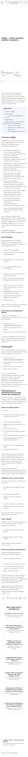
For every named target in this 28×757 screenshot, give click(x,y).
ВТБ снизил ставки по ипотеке (14, 613)
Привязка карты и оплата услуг (16, 127)
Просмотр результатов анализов (16, 131)
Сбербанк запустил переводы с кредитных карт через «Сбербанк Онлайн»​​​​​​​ (14, 674)
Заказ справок (11, 129)
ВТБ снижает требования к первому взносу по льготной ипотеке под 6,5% (14, 627)
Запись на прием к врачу (14, 125)
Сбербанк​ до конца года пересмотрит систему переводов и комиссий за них (14, 642)
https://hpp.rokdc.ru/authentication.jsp (13, 359)
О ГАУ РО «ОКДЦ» (10, 111)
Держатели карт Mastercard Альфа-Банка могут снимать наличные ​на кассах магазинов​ (14, 689)
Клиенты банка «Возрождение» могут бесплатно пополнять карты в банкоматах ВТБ (14, 705)
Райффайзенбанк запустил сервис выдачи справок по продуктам (14, 659)
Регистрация (9, 114)
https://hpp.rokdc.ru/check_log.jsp (12, 325)
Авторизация (9, 119)
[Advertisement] (14, 21)
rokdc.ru (17, 250)
